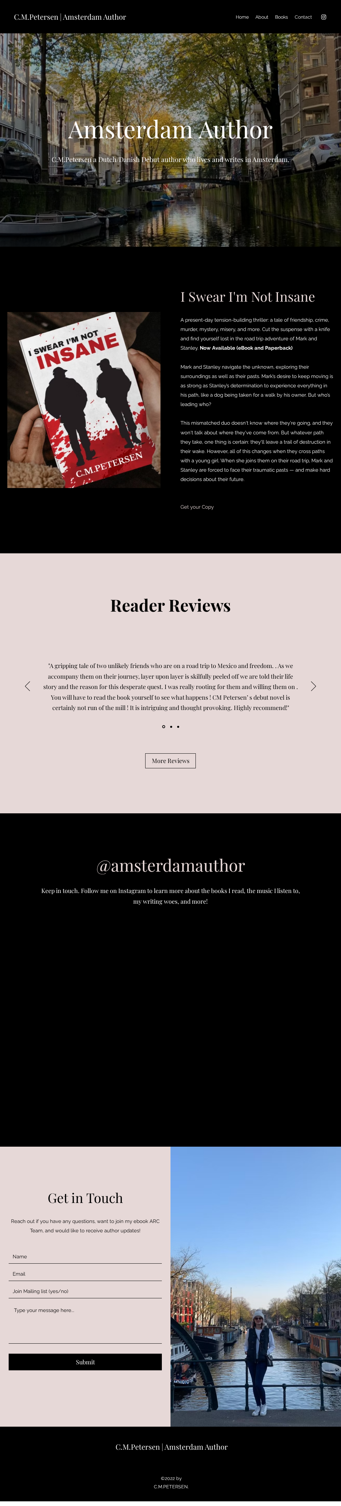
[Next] (313, 686)
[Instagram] (323, 17)
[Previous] (27, 686)
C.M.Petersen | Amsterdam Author (70, 17)
